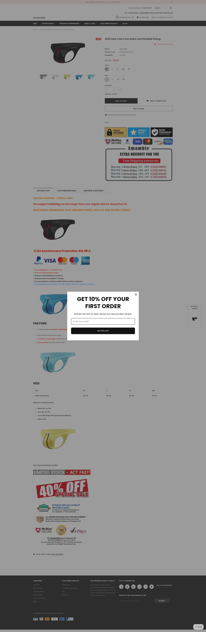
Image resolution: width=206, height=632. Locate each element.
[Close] (136, 294)
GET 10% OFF (103, 330)
